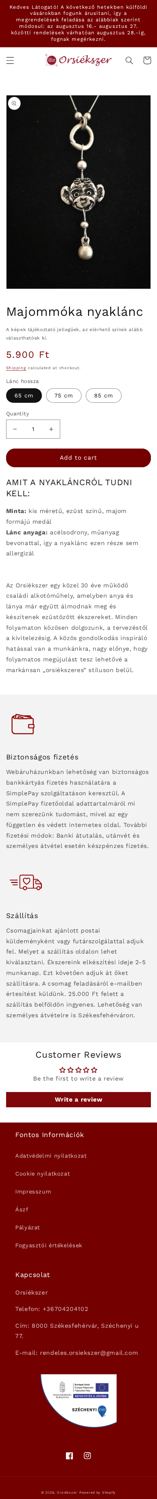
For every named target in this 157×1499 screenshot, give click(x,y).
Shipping (16, 367)
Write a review (79, 1099)
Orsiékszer (67, 1492)
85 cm (103, 395)
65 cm (24, 395)
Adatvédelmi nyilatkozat (51, 1155)
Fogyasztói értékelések (48, 1245)
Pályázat (27, 1227)
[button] (10, 60)
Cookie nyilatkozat (42, 1173)
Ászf (22, 1209)
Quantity (17, 413)
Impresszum (33, 1191)
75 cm (63, 395)
